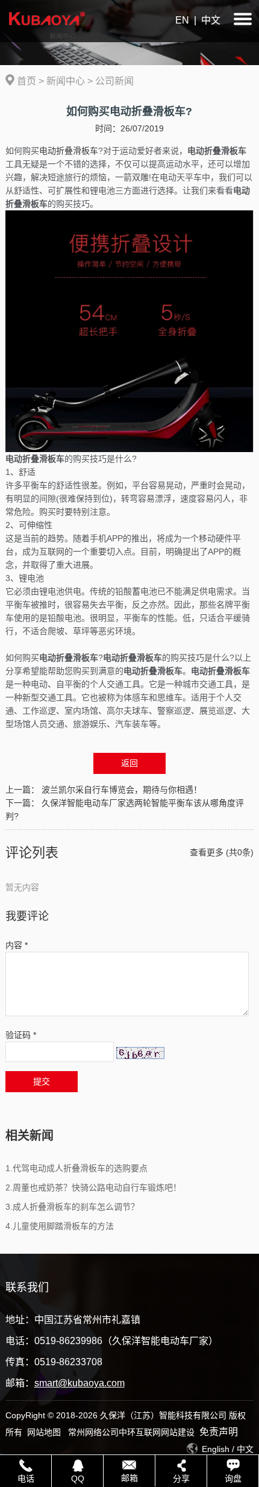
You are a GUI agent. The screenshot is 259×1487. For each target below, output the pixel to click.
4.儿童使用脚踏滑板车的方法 (59, 1226)
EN (182, 20)
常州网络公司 (93, 1432)
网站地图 (44, 1432)
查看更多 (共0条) (222, 852)
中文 (210, 20)
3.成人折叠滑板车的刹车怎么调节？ (72, 1207)
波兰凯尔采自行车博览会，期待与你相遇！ (122, 789)
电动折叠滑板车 (68, 151)
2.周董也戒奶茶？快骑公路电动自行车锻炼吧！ (93, 1187)
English (215, 1449)
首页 (26, 81)
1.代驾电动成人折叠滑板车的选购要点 (76, 1168)
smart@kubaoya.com (79, 1383)
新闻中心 (65, 81)
